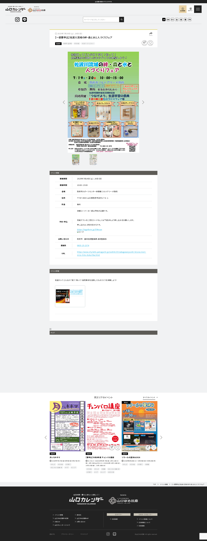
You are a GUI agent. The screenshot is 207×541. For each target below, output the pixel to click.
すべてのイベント (149, 397)
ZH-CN (181, 19)
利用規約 (115, 519)
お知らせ (57, 522)
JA (164, 19)
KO (177, 19)
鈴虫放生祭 (54, 457)
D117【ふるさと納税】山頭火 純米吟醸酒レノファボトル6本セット (76, 292)
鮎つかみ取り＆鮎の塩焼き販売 (134, 457)
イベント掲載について (146, 519)
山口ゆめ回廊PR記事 (61, 518)
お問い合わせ (81, 522)
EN (168, 19)
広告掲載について (144, 522)
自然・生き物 (68, 43)
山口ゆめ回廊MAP (83, 518)
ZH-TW (185, 19)
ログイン (190, 10)
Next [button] (161, 437)
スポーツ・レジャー (88, 43)
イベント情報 (59, 515)
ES (172, 19)
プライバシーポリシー (67, 534)
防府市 (58, 44)
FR (190, 19)
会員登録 (182, 11)
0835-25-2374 (83, 245)
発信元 (79, 515)
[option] (103, 102)
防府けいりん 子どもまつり (97, 457)
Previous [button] (46, 437)
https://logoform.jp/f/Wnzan (89, 229)
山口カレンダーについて (62, 525)
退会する (52, 534)
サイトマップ (84, 534)
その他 (77, 43)
